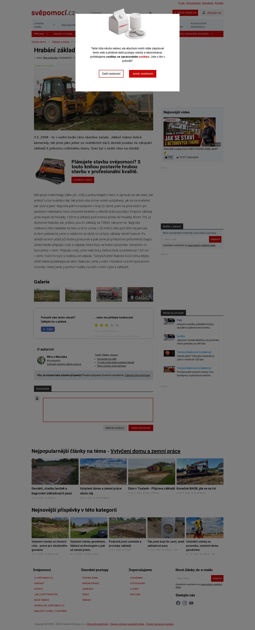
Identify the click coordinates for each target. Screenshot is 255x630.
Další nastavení (111, 73)
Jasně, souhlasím (142, 73)
